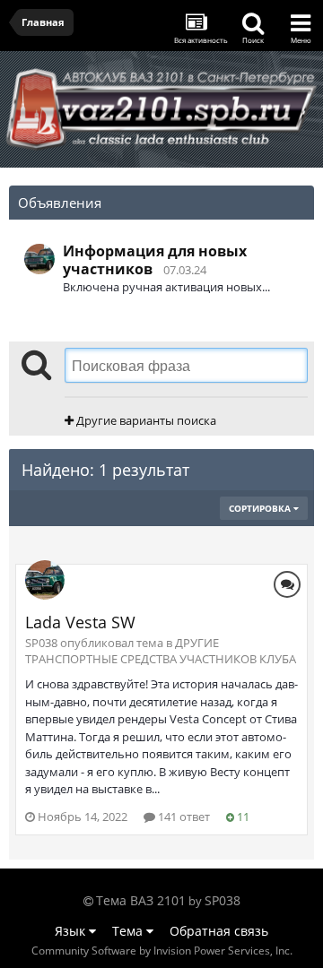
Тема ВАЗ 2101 (141, 900)
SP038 (222, 900)
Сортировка (261, 508)
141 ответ (182, 816)
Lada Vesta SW (80, 622)
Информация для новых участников (155, 260)
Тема (129, 930)
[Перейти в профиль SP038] (39, 259)
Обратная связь (219, 930)
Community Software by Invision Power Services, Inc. (161, 950)
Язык (72, 930)
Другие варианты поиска (145, 420)
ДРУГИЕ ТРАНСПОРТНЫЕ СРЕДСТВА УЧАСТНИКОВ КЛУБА (160, 651)
